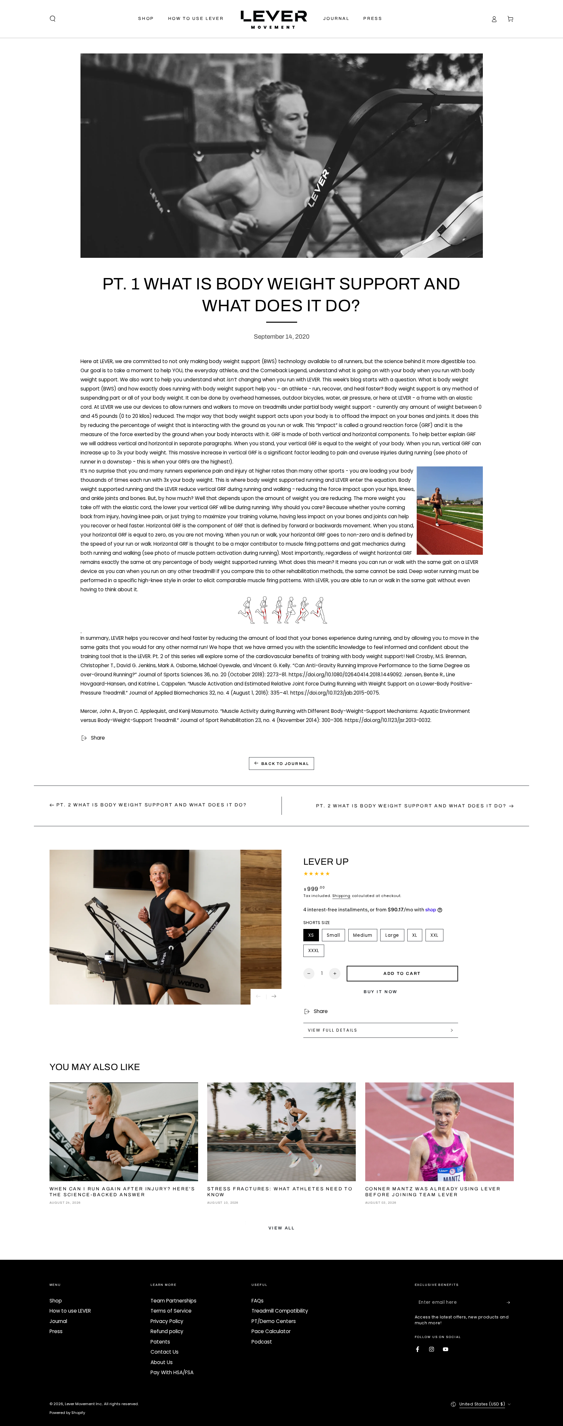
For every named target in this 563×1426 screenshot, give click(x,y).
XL (417, 936)
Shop (56, 1300)
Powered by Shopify (67, 1412)
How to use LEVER (70, 1310)
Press (56, 1331)
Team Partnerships (173, 1300)
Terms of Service (171, 1310)
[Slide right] (274, 997)
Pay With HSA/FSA (172, 1372)
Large (394, 936)
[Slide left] (258, 997)
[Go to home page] (273, 19)
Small (336, 936)
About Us (162, 1362)
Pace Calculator (271, 1331)
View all (281, 1228)
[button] (53, 19)
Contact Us (165, 1351)
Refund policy (167, 1331)
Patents (160, 1341)
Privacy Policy (167, 1321)
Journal (58, 1321)
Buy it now (381, 992)
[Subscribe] (510, 1302)
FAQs (258, 1300)
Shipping (341, 895)
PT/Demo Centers (274, 1321)
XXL (436, 936)
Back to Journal (285, 763)
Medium (365, 936)
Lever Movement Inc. (83, 1403)
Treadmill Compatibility (280, 1310)
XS (313, 936)
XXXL (316, 952)
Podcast (262, 1341)
